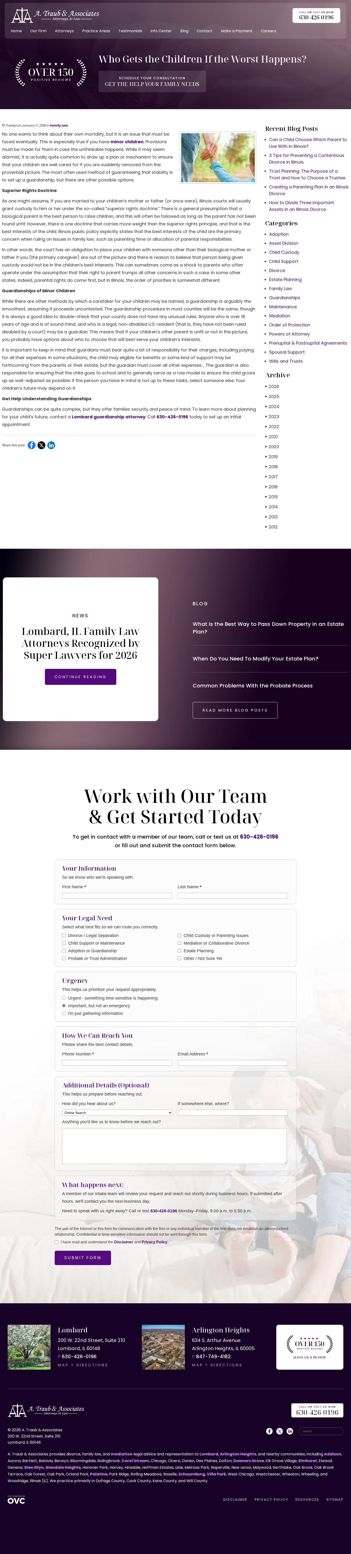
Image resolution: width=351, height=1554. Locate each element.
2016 (271, 487)
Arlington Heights (238, 1454)
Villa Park (216, 1474)
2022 (272, 427)
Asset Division (283, 243)
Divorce (277, 270)
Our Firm (38, 31)
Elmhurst (307, 1461)
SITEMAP (334, 1499)
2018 (271, 467)
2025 (272, 396)
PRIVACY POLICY (271, 1499)
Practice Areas (96, 31)
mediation (122, 1454)
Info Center (161, 31)
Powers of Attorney (289, 334)
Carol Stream (135, 1461)
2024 (272, 407)
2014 (271, 507)
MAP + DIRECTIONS (83, 1365)
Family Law (59, 125)
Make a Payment (237, 31)
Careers (268, 31)
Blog (184, 31)
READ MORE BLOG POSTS (235, 710)
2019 (271, 457)
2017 (271, 477)
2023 (272, 417)
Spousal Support (287, 352)
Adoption (279, 234)
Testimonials (130, 31)
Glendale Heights (63, 1467)
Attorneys (64, 31)
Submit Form (82, 1258)
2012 (271, 527)
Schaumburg (191, 1474)
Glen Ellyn (34, 1467)
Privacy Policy (154, 1242)
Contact (205, 31)
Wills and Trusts (286, 361)
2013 (271, 517)
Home (16, 31)
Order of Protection (289, 325)
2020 (272, 447)
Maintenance (283, 307)
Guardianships (284, 298)
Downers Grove (248, 1461)
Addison (332, 1454)
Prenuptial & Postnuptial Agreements (308, 343)
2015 (271, 497)
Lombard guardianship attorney (108, 417)
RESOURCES (307, 1499)
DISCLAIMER (235, 1499)
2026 (272, 386)
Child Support (283, 261)
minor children (127, 142)
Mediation (279, 316)
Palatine (98, 1474)
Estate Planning (285, 279)
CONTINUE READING (80, 677)
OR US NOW (317, 1411)
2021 (271, 437)
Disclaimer (123, 1242)
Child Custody (284, 252)
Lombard (209, 1454)
